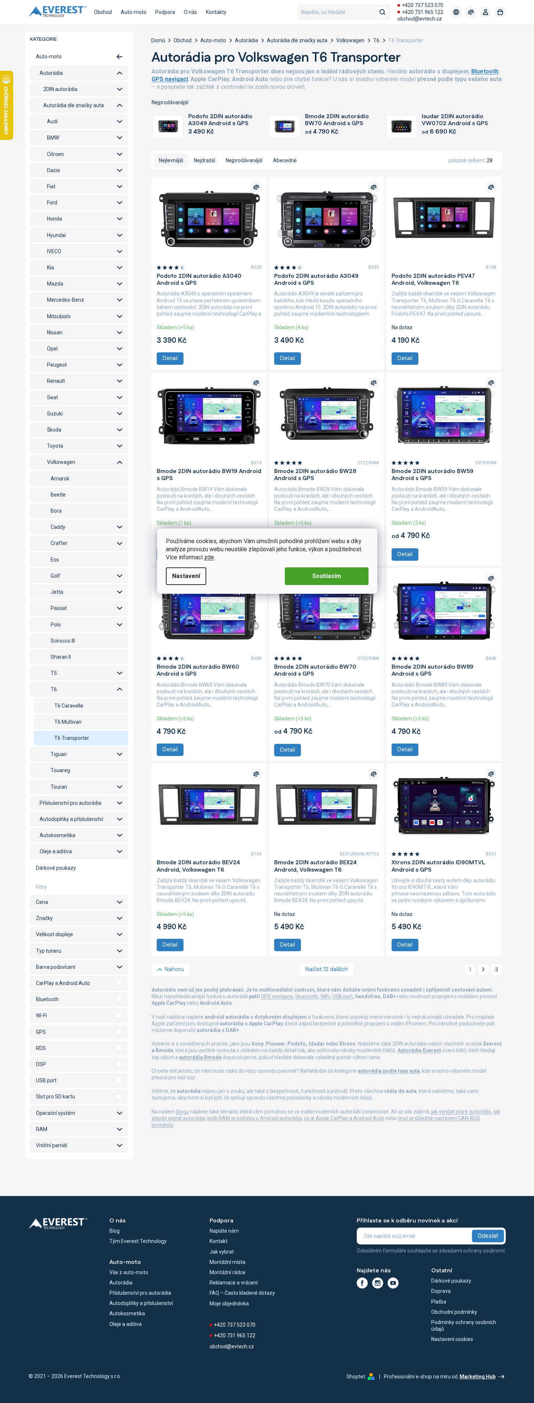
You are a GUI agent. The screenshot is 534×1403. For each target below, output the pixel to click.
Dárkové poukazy (56, 868)
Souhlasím (326, 576)
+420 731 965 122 (422, 12)
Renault (56, 381)
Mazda (55, 284)
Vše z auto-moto (128, 1272)
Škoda (54, 430)
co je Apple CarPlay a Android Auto (344, 1118)
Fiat (51, 186)
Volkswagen (61, 462)
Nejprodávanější (244, 160)
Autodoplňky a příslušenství (71, 819)
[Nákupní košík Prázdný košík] (500, 12)
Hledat (382, 12)
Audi (52, 121)
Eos (55, 560)
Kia (50, 267)
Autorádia (51, 73)
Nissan (54, 332)
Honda (54, 219)
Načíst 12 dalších (326, 969)
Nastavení (186, 576)
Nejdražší (204, 160)
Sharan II (61, 657)
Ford (52, 203)
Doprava (441, 1291)
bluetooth (306, 996)
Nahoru (174, 969)
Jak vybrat (222, 1252)
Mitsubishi (58, 316)
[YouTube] (393, 1282)
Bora (56, 511)
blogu (182, 1112)
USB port (342, 996)
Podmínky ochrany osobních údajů (463, 1325)
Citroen (55, 154)
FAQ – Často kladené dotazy (242, 1293)
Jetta (57, 592)
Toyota (55, 446)
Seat (52, 397)
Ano (79, 983)
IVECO (54, 251)
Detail (170, 358)
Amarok (60, 478)
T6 (54, 689)
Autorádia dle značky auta (73, 105)
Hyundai (56, 235)
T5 (54, 673)
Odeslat (488, 1235)
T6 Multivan (67, 722)
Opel (52, 349)
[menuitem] (103, 12)
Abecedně (285, 160)
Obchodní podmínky (454, 1312)
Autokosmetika (57, 835)
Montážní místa (228, 1262)
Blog (114, 1231)
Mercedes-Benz (65, 300)
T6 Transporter (71, 738)
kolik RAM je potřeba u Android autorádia (254, 1118)
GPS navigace (277, 996)
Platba (438, 1302)
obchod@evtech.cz (419, 19)
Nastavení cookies (452, 1339)
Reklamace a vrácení (234, 1283)
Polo (56, 625)
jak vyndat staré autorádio (461, 1112)
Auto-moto (49, 56)
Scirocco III (63, 641)
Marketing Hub (477, 1377)
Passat (59, 608)
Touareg (60, 770)
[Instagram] (377, 1282)
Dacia (53, 170)
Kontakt (219, 1241)
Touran (59, 787)
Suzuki (55, 414)
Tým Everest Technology (138, 1241)
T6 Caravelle (68, 706)
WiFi (325, 996)
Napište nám (224, 1231)
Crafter (59, 543)
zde (209, 557)
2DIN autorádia (60, 89)
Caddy (58, 527)
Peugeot (57, 365)
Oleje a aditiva (56, 851)
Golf (55, 576)
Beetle (58, 495)
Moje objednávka (229, 1303)
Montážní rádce (228, 1272)
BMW (53, 138)
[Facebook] (362, 1282)
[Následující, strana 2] (483, 969)
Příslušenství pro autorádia (70, 803)
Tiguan (59, 754)
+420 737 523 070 (422, 5)
